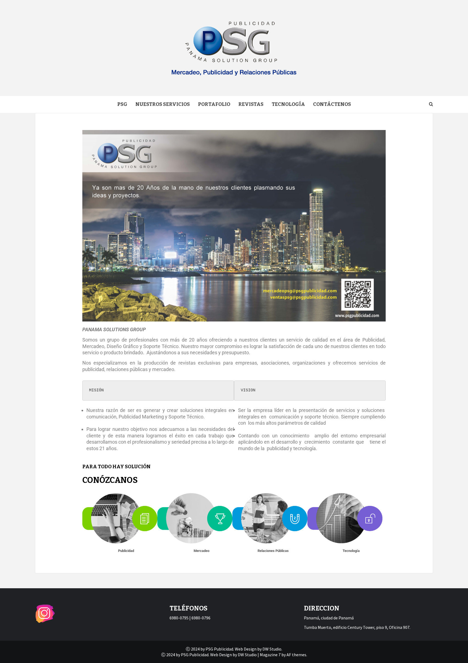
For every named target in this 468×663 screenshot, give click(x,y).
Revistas (251, 104)
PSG (122, 104)
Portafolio (214, 104)
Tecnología (288, 104)
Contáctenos (332, 104)
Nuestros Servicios (162, 104)
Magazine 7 (270, 654)
